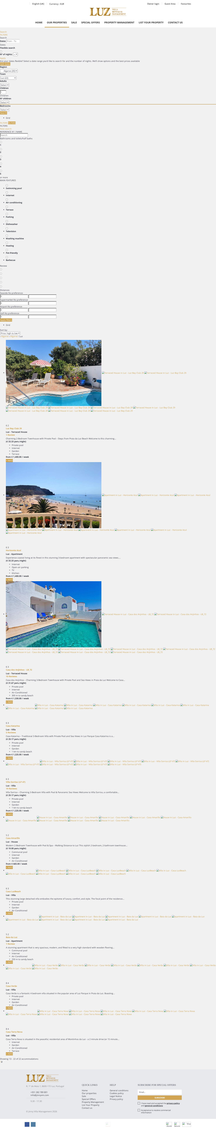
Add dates (5, 64)
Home (38, 22)
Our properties (57, 22)
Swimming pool (14, 188)
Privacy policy (116, 1099)
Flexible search (8, 47)
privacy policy (173, 1103)
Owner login (153, 3)
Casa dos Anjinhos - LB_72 (19, 669)
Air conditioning (14, 202)
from (8, 456)
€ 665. (15, 863)
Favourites (186, 3)
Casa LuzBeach (13, 891)
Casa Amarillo (13, 838)
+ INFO (9, 460)
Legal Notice (116, 1096)
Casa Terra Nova (14, 1031)
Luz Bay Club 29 (14, 428)
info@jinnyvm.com (40, 1095)
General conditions (119, 1090)
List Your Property (151, 22)
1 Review (10, 434)
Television (11, 231)
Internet (10, 195)
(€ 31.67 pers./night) (16, 683)
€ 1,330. (16, 698)
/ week (25, 456)
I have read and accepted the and (160, 1104)
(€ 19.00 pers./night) (16, 848)
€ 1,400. (16, 456)
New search (6, 128)
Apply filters (6, 320)
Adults (3, 81)
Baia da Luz (11, 937)
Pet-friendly (12, 252)
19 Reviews (11, 788)
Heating (10, 245)
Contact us (175, 22)
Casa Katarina (13, 725)
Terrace (9, 209)
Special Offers (90, 22)
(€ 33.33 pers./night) (16, 441)
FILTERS (3, 34)
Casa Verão (11, 986)
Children (4, 88)
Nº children (5, 98)
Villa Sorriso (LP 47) (15, 782)
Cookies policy (117, 1093)
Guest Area (170, 3)
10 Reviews (11, 676)
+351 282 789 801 (39, 1092)
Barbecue (10, 260)
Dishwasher (12, 224)
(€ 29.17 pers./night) (16, 739)
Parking (10, 216)
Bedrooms (5, 105)
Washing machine (15, 238)
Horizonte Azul (13, 550)
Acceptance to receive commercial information (156, 1111)
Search (3, 31)
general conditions (154, 1105)
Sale (74, 22)
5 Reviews (11, 732)
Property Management (119, 22)
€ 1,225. (16, 754)
